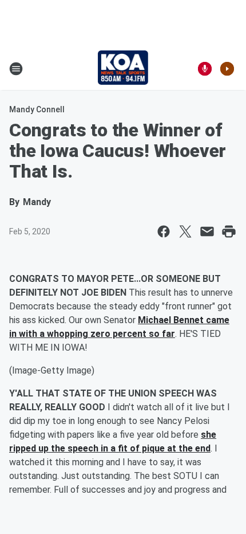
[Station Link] (123, 68)
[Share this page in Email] (207, 231)
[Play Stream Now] (227, 69)
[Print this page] (229, 231)
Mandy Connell (37, 109)
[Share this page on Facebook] (164, 231)
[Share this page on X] (185, 231)
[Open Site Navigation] (16, 69)
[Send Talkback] (205, 69)
